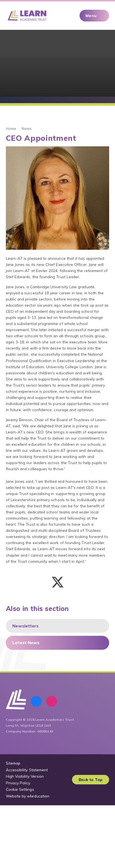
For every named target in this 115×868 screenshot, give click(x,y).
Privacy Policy (18, 782)
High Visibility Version (25, 776)
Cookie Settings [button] (20, 789)
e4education (38, 796)
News (26, 128)
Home (11, 128)
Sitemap (13, 763)
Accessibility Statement (27, 769)
